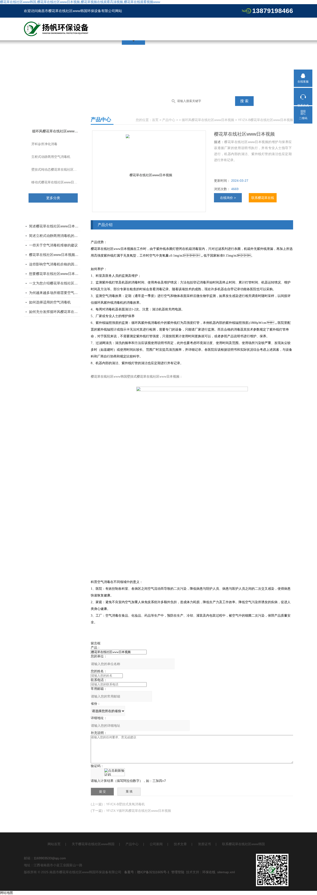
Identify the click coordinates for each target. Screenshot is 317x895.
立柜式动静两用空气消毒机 (50, 157)
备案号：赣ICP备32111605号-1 (146, 872)
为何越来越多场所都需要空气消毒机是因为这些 (54, 293)
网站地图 (6, 893)
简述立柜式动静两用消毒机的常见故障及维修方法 (54, 236)
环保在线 (208, 872)
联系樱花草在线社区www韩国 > (262, 199)
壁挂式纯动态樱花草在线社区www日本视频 (58, 169)
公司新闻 (156, 844)
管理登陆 (177, 872)
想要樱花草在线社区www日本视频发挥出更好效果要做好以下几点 (54, 274)
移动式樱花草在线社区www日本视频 (57, 182)
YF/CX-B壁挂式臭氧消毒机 (125, 804)
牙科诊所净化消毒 (44, 144)
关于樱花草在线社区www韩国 (93, 844)
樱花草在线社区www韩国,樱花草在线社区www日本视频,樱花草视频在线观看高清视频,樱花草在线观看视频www (80, 2)
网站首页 (54, 844)
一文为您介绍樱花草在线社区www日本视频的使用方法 (54, 283)
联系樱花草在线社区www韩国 (243, 844)
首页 (155, 120)
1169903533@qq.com (50, 858)
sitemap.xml (226, 872)
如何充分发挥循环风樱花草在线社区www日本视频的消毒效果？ (54, 312)
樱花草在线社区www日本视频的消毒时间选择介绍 (54, 255)
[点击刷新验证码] (114, 772)
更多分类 (53, 198)
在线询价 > (228, 198)
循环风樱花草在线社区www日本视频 (59, 131)
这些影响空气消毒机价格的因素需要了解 (54, 264)
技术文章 (180, 844)
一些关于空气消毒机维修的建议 (53, 245)
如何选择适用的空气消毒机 (50, 302)
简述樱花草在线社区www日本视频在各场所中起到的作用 (54, 226)
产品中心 (168, 120)
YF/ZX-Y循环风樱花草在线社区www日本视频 (138, 810)
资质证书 (204, 844)
